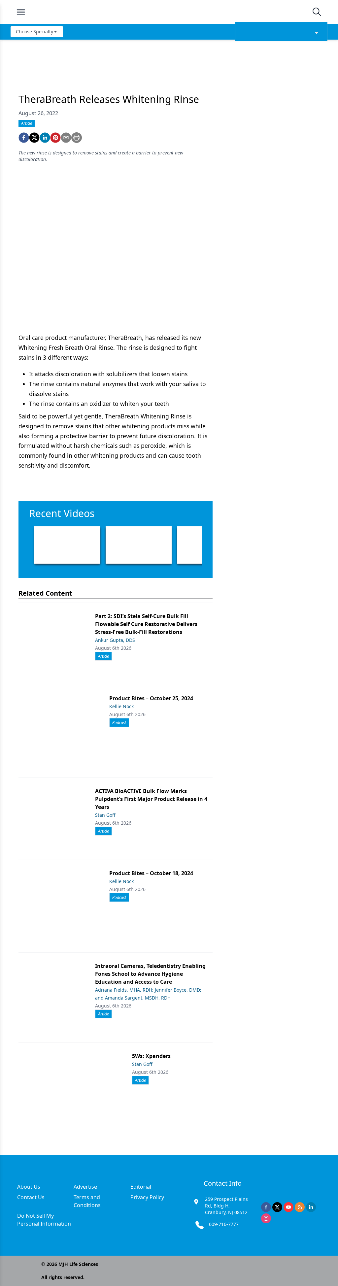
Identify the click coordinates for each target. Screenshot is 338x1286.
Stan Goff (105, 815)
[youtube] (288, 1207)
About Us (28, 1186)
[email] (66, 137)
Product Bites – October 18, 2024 (151, 873)
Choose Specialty (34, 31)
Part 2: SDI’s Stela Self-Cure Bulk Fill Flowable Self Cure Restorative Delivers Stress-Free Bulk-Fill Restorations (146, 624)
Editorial (140, 1186)
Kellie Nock (121, 706)
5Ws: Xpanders (151, 1056)
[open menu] (21, 12)
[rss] (300, 1207)
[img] (168, 11)
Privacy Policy (147, 1197)
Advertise (85, 1186)
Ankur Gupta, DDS (115, 640)
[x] (277, 1207)
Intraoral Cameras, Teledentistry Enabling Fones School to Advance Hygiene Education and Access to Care (150, 973)
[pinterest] (55, 137)
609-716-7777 (224, 1224)
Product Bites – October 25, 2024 (151, 698)
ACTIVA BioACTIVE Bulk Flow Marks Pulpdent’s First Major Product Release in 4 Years (151, 798)
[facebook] (23, 137)
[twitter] (34, 137)
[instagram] (266, 1218)
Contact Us (31, 1197)
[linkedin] (45, 137)
